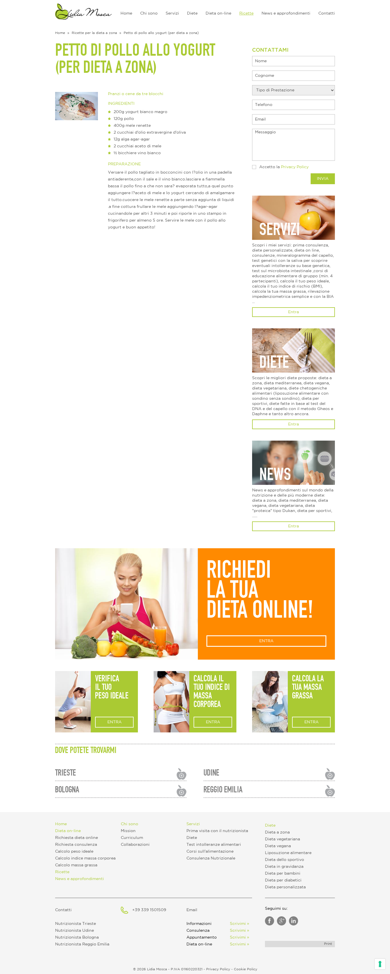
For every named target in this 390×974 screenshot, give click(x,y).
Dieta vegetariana (282, 839)
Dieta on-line (218, 13)
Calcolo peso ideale (74, 851)
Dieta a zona (277, 832)
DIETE (274, 364)
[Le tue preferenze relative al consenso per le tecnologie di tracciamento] (380, 964)
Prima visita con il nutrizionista (217, 831)
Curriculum (132, 838)
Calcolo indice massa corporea (85, 858)
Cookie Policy (245, 969)
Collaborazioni (135, 844)
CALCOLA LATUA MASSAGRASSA (308, 688)
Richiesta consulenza (76, 844)
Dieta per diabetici (283, 880)
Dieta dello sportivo (284, 859)
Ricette (246, 13)
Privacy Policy (295, 167)
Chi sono (149, 13)
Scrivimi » (239, 923)
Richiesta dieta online (76, 838)
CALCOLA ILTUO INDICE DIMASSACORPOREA (212, 692)
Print (328, 943)
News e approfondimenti (286, 13)
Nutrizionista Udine (74, 930)
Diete (192, 13)
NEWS (275, 476)
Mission (128, 831)
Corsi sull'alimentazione (210, 851)
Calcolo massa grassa (76, 865)
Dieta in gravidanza (284, 866)
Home (126, 13)
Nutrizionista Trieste (75, 923)
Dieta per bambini (282, 873)
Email (191, 910)
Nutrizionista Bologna (77, 937)
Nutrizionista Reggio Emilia (82, 944)
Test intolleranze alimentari (213, 844)
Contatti (326, 13)
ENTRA (266, 641)
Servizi (172, 13)
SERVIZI (279, 231)
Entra (293, 312)
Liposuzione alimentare (288, 853)
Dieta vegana (278, 846)
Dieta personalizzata (285, 887)
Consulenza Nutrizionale (210, 858)
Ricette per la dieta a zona (94, 33)
